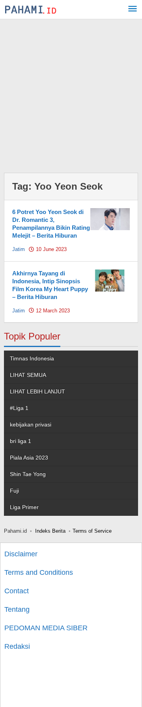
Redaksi (17, 646)
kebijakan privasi (30, 424)
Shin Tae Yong (28, 474)
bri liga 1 (20, 441)
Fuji (14, 490)
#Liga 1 (19, 408)
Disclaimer (20, 554)
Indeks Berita (50, 531)
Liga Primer (24, 507)
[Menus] (132, 9)
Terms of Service (92, 531)
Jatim (18, 249)
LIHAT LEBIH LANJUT (37, 391)
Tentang (17, 609)
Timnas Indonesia (32, 358)
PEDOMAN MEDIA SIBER (46, 628)
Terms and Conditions (38, 572)
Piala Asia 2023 (29, 457)
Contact (16, 591)
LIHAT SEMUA (28, 375)
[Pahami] (30, 9)
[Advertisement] (71, 94)
